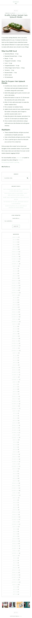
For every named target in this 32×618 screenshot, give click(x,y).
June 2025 (15, 270)
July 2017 (15, 500)
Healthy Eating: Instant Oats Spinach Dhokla (16, 16)
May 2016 (15, 533)
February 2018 (15, 483)
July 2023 (15, 326)
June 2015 (15, 560)
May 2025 (15, 273)
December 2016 (15, 516)
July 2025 (15, 268)
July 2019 (15, 442)
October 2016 (15, 521)
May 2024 (15, 302)
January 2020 (15, 427)
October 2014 (15, 579)
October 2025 (15, 261)
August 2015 (15, 555)
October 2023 (15, 319)
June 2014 (15, 589)
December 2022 (15, 343)
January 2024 (15, 311)
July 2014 (15, 586)
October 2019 (15, 434)
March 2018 (15, 480)
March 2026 (15, 249)
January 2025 (15, 283)
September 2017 (15, 495)
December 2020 (15, 401)
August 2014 (15, 584)
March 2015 (15, 567)
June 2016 (15, 531)
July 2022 (15, 355)
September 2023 (15, 321)
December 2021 (15, 372)
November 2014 (15, 577)
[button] (16, 11)
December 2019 (15, 430)
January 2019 (15, 456)
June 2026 (15, 242)
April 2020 (15, 420)
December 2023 (15, 314)
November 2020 (15, 403)
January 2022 (15, 369)
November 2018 (15, 461)
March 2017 (15, 509)
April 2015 (15, 565)
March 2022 (15, 365)
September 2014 (15, 582)
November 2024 (15, 287)
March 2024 (15, 307)
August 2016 (15, 526)
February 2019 (15, 454)
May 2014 (15, 591)
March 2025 (15, 278)
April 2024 (15, 304)
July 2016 (15, 529)
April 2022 (15, 362)
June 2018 (15, 473)
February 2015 (15, 570)
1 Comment (24, 13)
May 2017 (15, 504)
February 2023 (15, 338)
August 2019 (15, 439)
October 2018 (15, 463)
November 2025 (15, 258)
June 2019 (15, 444)
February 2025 (15, 280)
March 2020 (15, 422)
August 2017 (15, 497)
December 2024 (15, 285)
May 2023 (15, 331)
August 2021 (15, 381)
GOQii (16, 2)
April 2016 (15, 536)
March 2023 (15, 336)
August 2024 (15, 295)
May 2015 (15, 562)
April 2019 (15, 449)
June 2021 (15, 386)
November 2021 (15, 374)
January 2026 (15, 254)
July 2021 (15, 384)
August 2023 (15, 324)
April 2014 (15, 594)
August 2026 (15, 237)
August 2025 (15, 266)
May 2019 (15, 447)
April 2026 (15, 246)
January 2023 (15, 340)
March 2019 (15, 451)
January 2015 (15, 572)
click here (19, 157)
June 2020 (15, 415)
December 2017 (15, 488)
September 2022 (15, 350)
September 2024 (15, 292)
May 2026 (15, 244)
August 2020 (15, 410)
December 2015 (15, 545)
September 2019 (15, 437)
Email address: (16, 218)
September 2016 (15, 524)
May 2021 (15, 389)
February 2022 (15, 367)
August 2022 (15, 352)
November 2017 (15, 490)
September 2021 (15, 379)
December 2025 (15, 256)
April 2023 (15, 333)
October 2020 (15, 406)
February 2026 (15, 251)
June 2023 (15, 328)
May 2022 (15, 360)
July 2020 (15, 413)
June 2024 (15, 299)
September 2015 (15, 553)
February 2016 (15, 541)
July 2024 (15, 297)
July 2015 (15, 558)
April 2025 (15, 275)
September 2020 (15, 408)
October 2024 (15, 290)
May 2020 (15, 418)
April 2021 (15, 391)
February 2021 (15, 396)
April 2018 (15, 478)
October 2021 (15, 377)
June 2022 (15, 357)
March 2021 (15, 393)
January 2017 (15, 514)
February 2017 (15, 512)
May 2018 (15, 475)
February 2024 (15, 309)
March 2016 (15, 538)
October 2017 (15, 492)
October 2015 (15, 550)
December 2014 (15, 574)
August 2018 (15, 468)
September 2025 (15, 263)
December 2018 (15, 459)
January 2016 (15, 543)
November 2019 (15, 432)
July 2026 (15, 239)
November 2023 (15, 316)
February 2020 (15, 425)
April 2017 (15, 507)
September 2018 (15, 466)
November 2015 (15, 548)
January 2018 (15, 485)
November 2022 (15, 345)
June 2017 (15, 502)
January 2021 (15, 398)
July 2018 (15, 471)
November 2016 (15, 519)
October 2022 (15, 348)
